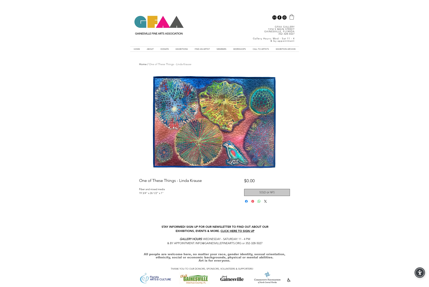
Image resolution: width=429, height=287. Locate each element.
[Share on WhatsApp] (259, 201)
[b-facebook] (279, 17)
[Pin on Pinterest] (253, 201)
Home (143, 64)
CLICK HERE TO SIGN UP (237, 231)
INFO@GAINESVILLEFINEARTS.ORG (218, 243)
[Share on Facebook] (246, 201)
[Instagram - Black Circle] (284, 17)
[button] (291, 17)
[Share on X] (265, 201)
